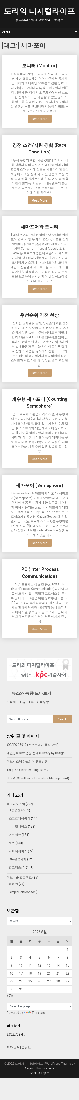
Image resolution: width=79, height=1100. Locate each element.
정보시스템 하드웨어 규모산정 (27, 761)
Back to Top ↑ (39, 1073)
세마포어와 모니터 (40, 226)
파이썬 (13, 884)
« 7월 (10, 995)
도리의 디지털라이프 (39, 11)
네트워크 (15, 834)
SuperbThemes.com (39, 1068)
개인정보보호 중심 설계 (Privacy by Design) (36, 753)
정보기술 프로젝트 (19, 877)
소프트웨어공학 (19, 818)
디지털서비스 (18, 826)
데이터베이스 (18, 851)
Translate (38, 1012)
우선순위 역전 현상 (39, 315)
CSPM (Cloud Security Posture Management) (38, 778)
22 (67, 973)
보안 (12, 843)
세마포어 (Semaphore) (39, 485)
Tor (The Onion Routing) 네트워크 (30, 770)
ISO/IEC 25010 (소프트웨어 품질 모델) (32, 744)
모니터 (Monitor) (39, 65)
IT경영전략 (16, 810)
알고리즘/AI (17, 867)
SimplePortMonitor (22, 892)
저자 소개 (13, 1047)
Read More (39, 119)
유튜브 (26, 1047)
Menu (6, 32)
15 (67, 965)
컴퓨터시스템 (16, 804)
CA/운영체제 (18, 859)
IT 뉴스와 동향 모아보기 (29, 693)
